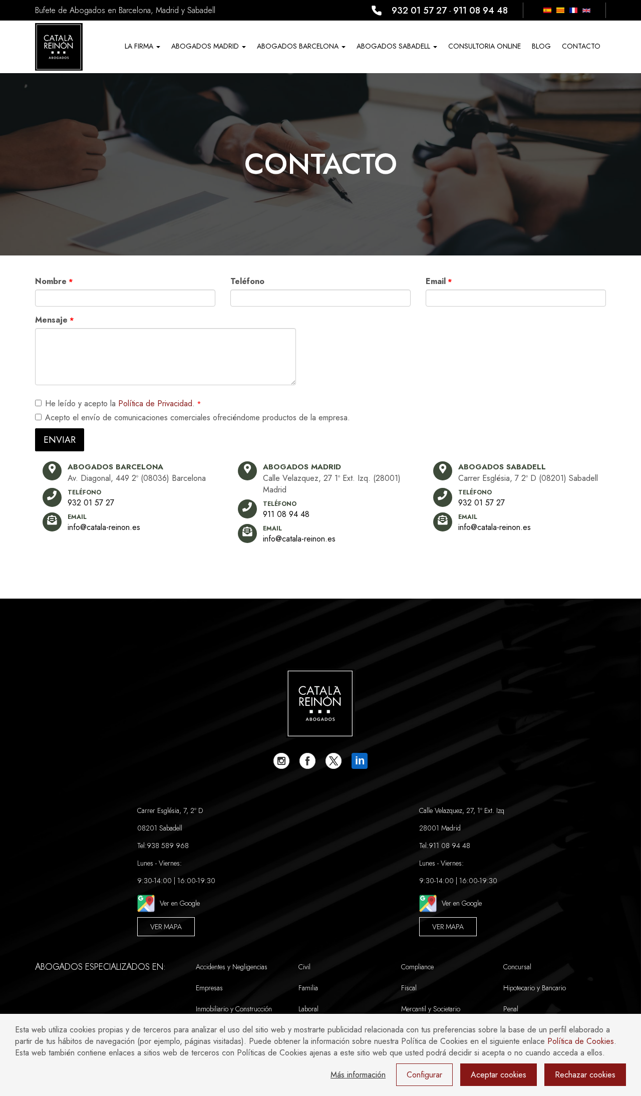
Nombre (51, 281)
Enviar (60, 439)
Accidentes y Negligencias (231, 967)
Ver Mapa (166, 927)
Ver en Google (180, 903)
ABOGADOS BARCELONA (299, 46)
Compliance (417, 967)
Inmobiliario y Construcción (234, 1009)
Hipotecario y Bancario (534, 988)
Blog (541, 46)
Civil (304, 967)
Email (436, 281)
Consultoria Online (484, 46)
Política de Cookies (580, 1041)
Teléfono (247, 281)
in (360, 760)
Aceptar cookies (498, 1074)
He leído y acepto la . (120, 403)
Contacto (581, 46)
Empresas (209, 988)
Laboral (308, 1009)
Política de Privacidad (155, 403)
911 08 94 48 (480, 10)
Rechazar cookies (585, 1074)
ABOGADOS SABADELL (394, 46)
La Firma (140, 46)
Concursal (517, 967)
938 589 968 (168, 846)
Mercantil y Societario (430, 1009)
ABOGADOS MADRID (206, 46)
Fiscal (409, 988)
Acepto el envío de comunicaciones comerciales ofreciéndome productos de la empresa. (197, 417)
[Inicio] (59, 47)
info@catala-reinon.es (104, 527)
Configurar (424, 1074)
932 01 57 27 (419, 10)
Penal (510, 1009)
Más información (358, 1074)
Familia (308, 988)
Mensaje (51, 320)
